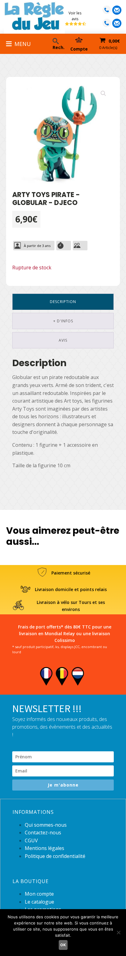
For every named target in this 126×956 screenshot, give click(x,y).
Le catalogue (39, 901)
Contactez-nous (43, 832)
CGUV (31, 840)
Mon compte (39, 893)
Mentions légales (44, 848)
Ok (63, 945)
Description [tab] (63, 301)
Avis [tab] (63, 340)
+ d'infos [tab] (63, 321)
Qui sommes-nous (46, 824)
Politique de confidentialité (55, 856)
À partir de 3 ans (37, 245)
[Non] (118, 932)
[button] (103, 93)
